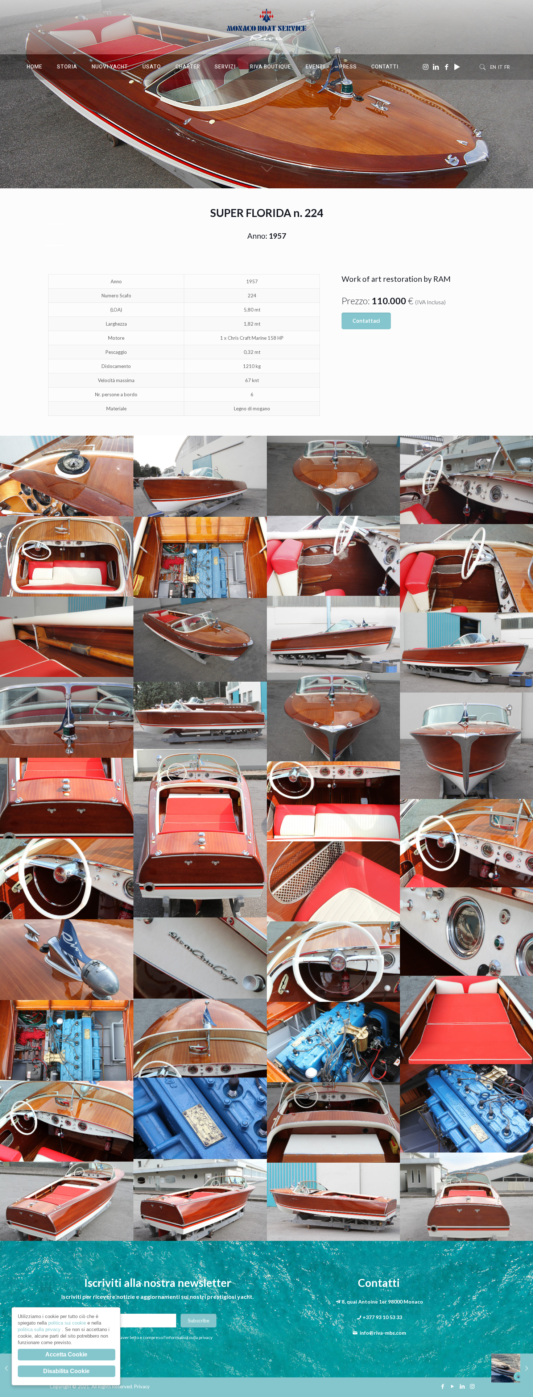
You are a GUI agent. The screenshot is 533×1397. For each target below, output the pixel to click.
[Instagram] (472, 1386)
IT (500, 67)
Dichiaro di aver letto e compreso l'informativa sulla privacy (155, 1337)
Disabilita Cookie (66, 1371)
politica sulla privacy (40, 1329)
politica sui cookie (67, 1323)
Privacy (142, 1386)
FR (507, 67)
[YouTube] (452, 1386)
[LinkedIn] (462, 1386)
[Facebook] (443, 1386)
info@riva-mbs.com (383, 1333)
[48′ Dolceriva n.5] (512, 1368)
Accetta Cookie (66, 1354)
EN (493, 67)
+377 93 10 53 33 (382, 1317)
